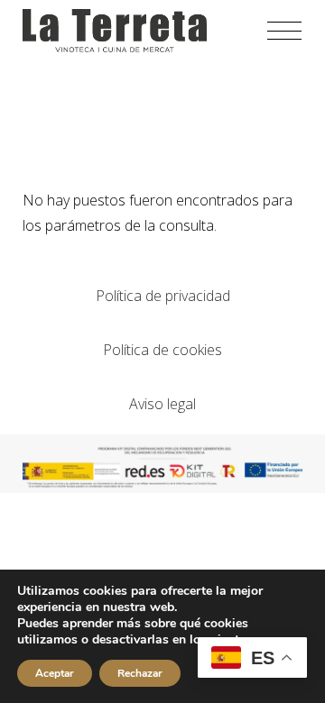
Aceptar (54, 673)
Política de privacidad (163, 296)
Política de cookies (162, 350)
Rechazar (139, 673)
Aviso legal (162, 404)
